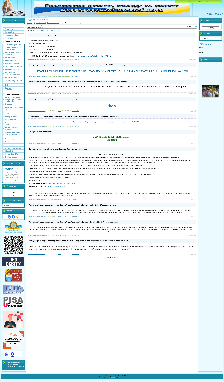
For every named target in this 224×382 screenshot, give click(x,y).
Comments (53, 30)
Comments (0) (75, 59)
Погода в (205, 44)
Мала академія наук (11, 180)
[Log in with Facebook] (13, 217)
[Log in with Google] (17, 217)
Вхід (206, 1)
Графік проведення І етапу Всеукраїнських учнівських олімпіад (53, 99)
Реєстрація (199, 1)
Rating (47, 30)
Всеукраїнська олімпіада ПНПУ (40, 132)
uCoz (119, 377)
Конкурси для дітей (10, 172)
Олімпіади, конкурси (53, 23)
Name (42, 30)
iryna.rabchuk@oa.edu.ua (56, 186)
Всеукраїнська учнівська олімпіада (36, 59)
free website (111, 377)
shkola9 (59, 59)
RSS (221, 14)
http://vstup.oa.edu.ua (50, 177)
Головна (191, 1)
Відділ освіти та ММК (40, 23)
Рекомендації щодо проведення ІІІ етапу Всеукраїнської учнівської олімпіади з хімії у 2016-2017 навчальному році (72, 205)
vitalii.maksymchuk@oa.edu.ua (66, 183)
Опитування (6, 205)
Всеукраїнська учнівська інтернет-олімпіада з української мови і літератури (58, 149)
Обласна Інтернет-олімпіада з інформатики (45, 35)
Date (37, 30)
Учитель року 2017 (10, 177)
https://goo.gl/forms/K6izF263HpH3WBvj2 (94, 56)
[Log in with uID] (9, 217)
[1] (81, 171)
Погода (201, 43)
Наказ (112, 105)
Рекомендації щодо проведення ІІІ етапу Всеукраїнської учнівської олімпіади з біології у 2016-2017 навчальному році (73, 222)
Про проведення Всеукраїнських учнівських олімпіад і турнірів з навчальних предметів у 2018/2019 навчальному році (74, 116)
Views (59, 30)
